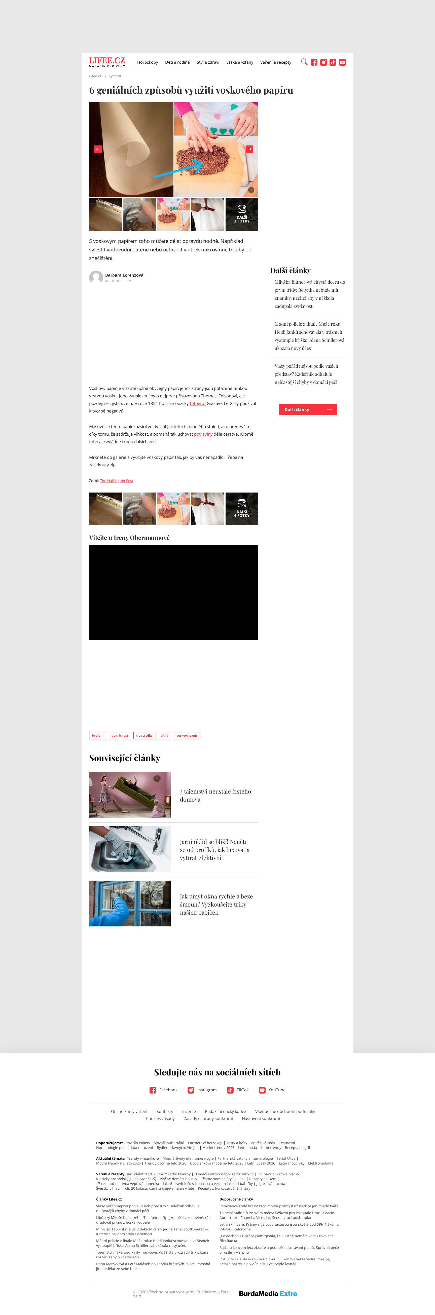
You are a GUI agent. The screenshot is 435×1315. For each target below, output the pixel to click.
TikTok (242, 1090)
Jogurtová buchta (271, 1183)
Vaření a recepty (275, 62)
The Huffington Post (116, 480)
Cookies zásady (160, 1118)
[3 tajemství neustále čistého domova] (130, 816)
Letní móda (247, 1147)
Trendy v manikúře (143, 1158)
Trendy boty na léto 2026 (165, 1163)
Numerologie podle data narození (124, 1147)
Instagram (206, 1090)
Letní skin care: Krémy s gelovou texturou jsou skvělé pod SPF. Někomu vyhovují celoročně (279, 1226)
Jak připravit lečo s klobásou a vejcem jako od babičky (208, 1183)
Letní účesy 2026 (261, 1163)
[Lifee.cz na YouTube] (342, 64)
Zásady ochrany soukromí (208, 1118)
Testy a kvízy (236, 1142)
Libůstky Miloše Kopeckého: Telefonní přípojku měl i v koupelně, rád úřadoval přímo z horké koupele (153, 1220)
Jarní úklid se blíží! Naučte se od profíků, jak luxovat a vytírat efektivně (214, 849)
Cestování (287, 1142)
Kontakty (164, 1111)
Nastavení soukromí (261, 1118)
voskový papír (186, 735)
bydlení (97, 735)
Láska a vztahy (239, 62)
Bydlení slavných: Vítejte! (178, 1147)
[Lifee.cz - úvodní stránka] (107, 62)
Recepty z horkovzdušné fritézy (224, 1188)
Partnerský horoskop (205, 1142)
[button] (304, 61)
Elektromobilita (321, 1163)
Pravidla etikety (137, 1142)
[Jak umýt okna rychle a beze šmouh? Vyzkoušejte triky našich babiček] (130, 925)
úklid (164, 735)
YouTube (276, 1090)
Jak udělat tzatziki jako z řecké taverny (159, 1174)
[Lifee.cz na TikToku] (333, 64)
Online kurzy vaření (129, 1111)
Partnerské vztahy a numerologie (245, 1158)
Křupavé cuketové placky (278, 1174)
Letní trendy (271, 1147)
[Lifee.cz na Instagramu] (323, 64)
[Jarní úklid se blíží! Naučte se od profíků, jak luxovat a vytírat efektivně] (130, 870)
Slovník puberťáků (169, 1142)
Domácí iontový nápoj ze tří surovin (224, 1174)
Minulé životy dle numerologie (188, 1158)
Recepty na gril (297, 1147)
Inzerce (189, 1111)
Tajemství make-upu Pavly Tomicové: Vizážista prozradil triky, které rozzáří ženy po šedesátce (152, 1254)
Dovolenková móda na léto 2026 (216, 1163)
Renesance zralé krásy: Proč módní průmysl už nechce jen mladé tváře (279, 1206)
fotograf (198, 403)
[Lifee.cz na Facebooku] (314, 64)
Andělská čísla (263, 1142)
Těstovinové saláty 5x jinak (223, 1178)
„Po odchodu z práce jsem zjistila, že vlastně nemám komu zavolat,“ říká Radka (276, 1238)
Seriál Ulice (286, 1158)
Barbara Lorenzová (124, 275)
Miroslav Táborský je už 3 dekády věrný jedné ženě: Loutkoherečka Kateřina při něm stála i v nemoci (152, 1231)
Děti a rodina (177, 62)
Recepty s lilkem (262, 1178)
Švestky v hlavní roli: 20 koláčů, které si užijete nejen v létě (145, 1188)
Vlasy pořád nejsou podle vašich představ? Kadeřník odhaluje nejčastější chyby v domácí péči (306, 374)
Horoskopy (147, 62)
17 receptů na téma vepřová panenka (127, 1183)
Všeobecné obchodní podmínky (285, 1111)
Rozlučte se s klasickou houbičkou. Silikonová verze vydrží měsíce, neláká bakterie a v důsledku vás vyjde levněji (275, 1261)
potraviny (203, 434)
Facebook (167, 1090)
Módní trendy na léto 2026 (118, 1163)
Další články (297, 409)
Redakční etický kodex (225, 1111)
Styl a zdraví (208, 62)
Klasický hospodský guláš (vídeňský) (126, 1178)
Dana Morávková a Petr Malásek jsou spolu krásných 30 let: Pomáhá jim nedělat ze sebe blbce (153, 1266)
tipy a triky (144, 735)
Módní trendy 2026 (218, 1147)
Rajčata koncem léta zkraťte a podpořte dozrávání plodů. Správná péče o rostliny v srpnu (279, 1250)
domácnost (120, 735)
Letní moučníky (291, 1163)
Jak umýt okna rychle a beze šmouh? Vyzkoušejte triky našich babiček (216, 904)
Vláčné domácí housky (178, 1178)
